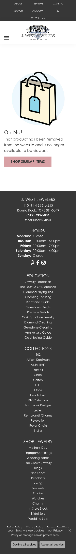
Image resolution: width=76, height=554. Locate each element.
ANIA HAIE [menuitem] (38, 364)
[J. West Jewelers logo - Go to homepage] (38, 32)
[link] (17, 3)
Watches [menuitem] (38, 498)
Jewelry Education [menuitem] (38, 281)
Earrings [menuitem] (38, 483)
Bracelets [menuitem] (38, 488)
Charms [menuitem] (38, 503)
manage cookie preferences (41, 535)
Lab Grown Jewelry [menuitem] (38, 463)
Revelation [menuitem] (38, 420)
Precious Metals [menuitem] (38, 312)
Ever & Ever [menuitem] (38, 395)
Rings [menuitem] (38, 468)
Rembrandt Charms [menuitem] (38, 415)
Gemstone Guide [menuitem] (38, 307)
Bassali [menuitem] (38, 369)
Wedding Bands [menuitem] (38, 458)
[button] (18, 10)
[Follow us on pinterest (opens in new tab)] (32, 262)
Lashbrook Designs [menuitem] (38, 405)
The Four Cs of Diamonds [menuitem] (38, 287)
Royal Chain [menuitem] (38, 425)
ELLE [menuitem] (38, 385)
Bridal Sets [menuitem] (38, 513)
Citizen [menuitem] (38, 380)
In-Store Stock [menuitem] (38, 508)
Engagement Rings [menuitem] (38, 452)
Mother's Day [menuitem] (38, 447)
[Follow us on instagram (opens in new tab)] (43, 262)
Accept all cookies (52, 544)
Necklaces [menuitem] (38, 473)
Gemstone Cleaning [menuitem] (38, 327)
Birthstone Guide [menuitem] (38, 302)
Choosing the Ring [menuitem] (38, 297)
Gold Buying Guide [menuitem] (38, 337)
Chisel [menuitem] (38, 375)
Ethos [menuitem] (38, 390)
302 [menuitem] (38, 354)
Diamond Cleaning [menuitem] (38, 322)
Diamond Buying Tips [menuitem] (38, 292)
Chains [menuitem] (38, 493)
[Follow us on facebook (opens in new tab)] (37, 262)
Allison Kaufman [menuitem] (38, 359)
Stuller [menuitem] (38, 430)
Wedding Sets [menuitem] (38, 518)
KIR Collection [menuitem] (38, 400)
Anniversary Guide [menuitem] (38, 332)
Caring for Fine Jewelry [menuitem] (38, 317)
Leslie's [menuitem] (38, 410)
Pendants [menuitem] (38, 478)
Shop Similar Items (28, 161)
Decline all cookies (24, 544)
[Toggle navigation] (6, 36)
